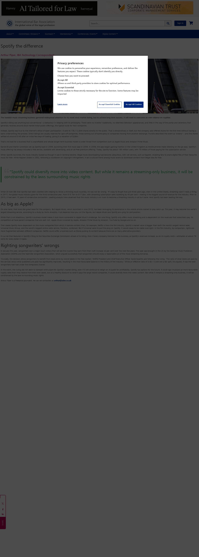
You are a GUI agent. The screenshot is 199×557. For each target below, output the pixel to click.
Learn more (62, 104)
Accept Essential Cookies (109, 104)
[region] (100, 84)
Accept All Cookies (134, 104)
